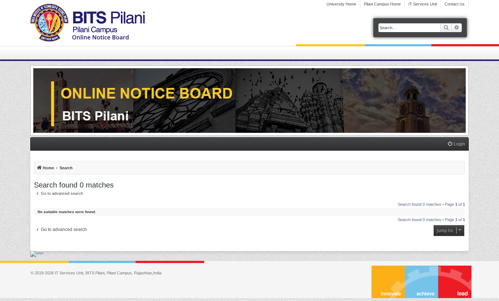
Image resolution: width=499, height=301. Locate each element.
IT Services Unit (422, 4)
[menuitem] (456, 144)
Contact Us (455, 4)
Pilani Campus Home (382, 4)
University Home (341, 4)
